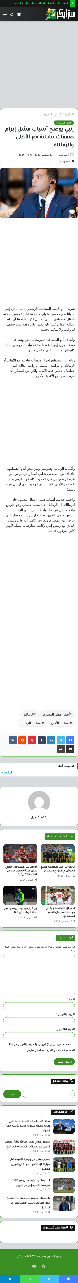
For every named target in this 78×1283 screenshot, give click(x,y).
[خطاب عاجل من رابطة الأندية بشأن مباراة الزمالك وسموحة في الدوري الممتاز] (64, 1164)
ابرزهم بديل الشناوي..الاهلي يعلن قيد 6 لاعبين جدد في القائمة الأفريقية (21, 871)
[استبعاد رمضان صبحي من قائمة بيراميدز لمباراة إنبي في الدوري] (64, 1185)
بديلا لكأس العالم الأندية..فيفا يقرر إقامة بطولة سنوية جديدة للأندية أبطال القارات (27, 1126)
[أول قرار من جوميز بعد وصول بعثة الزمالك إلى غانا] (20, 895)
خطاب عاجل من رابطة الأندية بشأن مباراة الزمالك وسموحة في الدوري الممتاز (29, 1165)
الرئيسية (66, 114)
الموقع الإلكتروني (65, 1029)
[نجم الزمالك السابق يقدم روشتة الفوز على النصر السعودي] (58, 895)
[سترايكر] (60, 14)
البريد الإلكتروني (65, 1014)
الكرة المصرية (51, 114)
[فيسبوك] (70, 740)
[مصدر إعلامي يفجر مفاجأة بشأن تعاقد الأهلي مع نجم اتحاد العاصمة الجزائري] (64, 1147)
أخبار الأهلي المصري (56, 714)
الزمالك (29, 714)
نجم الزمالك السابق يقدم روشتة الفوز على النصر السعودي (60, 912)
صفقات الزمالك (31, 723)
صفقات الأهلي (60, 723)
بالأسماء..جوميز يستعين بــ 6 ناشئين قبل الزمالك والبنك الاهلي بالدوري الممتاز (28, 1203)
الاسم (71, 999)
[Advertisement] (39, 63)
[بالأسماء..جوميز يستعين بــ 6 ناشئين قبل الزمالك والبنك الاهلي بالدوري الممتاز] (64, 1203)
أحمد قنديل (63, 154)
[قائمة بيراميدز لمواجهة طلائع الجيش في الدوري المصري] (58, 853)
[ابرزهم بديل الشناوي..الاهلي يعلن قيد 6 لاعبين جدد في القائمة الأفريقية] (20, 853)
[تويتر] (61, 740)
